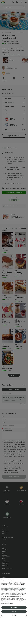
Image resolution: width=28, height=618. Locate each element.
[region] (14, 598)
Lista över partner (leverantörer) (7, 603)
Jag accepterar (14, 607)
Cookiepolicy (22, 594)
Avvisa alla (14, 611)
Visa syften (14, 615)
